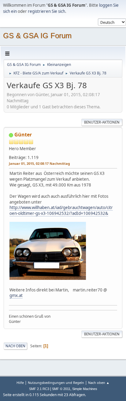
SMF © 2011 (61, 389)
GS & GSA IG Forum (37, 35)
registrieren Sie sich (46, 11)
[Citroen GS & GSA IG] (44, 155)
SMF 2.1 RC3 (39, 389)
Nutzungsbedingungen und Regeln (56, 382)
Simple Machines (84, 389)
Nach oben (15, 346)
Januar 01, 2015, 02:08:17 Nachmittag (39, 163)
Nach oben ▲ (98, 382)
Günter (23, 134)
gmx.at (16, 295)
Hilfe (20, 382)
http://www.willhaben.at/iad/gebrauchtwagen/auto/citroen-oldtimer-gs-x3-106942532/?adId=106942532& (61, 210)
